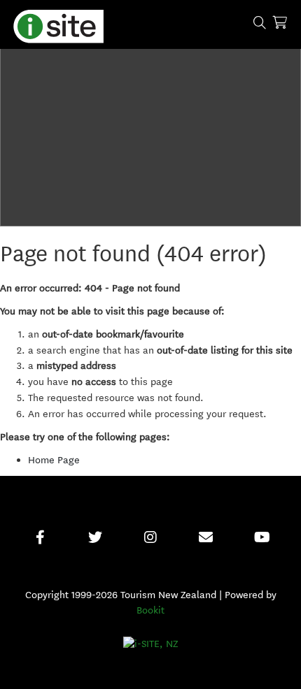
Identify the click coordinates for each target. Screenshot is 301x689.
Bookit (150, 610)
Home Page (54, 460)
